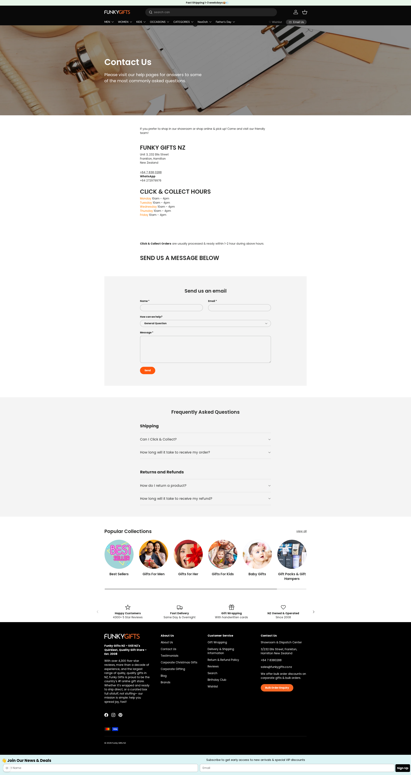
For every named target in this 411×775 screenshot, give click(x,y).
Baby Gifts (257, 574)
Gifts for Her (188, 574)
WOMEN (123, 22)
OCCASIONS (158, 22)
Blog (164, 676)
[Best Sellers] (119, 554)
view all (301, 531)
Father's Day (223, 22)
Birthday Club (217, 680)
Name (144, 301)
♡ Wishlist (275, 22)
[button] (304, 12)
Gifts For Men (154, 574)
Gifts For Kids (223, 574)
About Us (167, 642)
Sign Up (402, 768)
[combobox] (211, 12)
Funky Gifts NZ (119, 743)
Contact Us (168, 649)
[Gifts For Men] (153, 554)
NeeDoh (203, 22)
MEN (107, 22)
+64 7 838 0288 (151, 172)
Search (212, 673)
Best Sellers (119, 574)
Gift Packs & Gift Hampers (292, 576)
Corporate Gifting (173, 669)
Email (211, 301)
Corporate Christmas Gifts (179, 662)
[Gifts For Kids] (222, 554)
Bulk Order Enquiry (277, 687)
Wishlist (213, 686)
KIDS (139, 22)
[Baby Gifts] (257, 554)
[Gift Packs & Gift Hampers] (291, 554)
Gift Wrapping (217, 642)
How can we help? (151, 316)
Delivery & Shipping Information (221, 651)
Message (146, 332)
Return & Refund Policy (223, 660)
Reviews (213, 666)
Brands (165, 682)
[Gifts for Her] (188, 554)
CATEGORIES (181, 22)
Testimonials (169, 656)
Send (147, 370)
